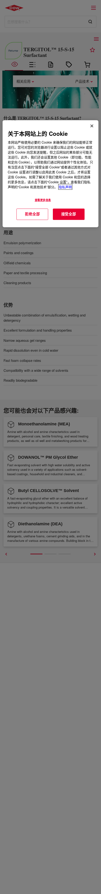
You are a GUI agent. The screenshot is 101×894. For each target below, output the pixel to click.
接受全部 (68, 214)
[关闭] (92, 126)
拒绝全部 (32, 214)
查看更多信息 (43, 200)
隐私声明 (65, 186)
